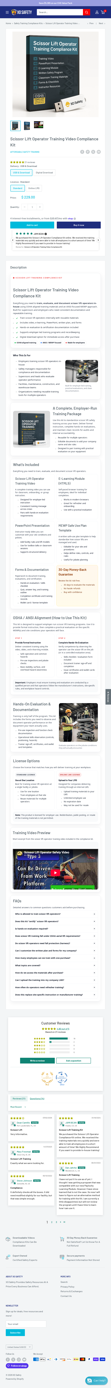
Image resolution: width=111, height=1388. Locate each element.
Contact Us (66, 1296)
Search (64, 1282)
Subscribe (15, 1332)
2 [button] (51, 1222)
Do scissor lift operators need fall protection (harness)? (42, 943)
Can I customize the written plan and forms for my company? (46, 950)
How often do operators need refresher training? (39, 987)
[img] (17, 1118)
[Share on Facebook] (82, 151)
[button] (17, 162)
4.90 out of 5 (63, 1028)
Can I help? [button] (100, 1380)
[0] (103, 12)
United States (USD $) (16, 1347)
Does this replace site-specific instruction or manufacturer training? (49, 994)
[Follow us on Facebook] (8, 1360)
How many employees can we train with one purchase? (42, 958)
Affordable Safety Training (24, 152)
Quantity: (15, 207)
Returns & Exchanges (72, 1291)
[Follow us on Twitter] (13, 1360)
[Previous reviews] (13, 240)
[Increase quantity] (40, 207)
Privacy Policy (67, 1286)
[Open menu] (7, 12)
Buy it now (79, 225)
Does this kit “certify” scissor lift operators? (37, 921)
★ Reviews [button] (108, 696)
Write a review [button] (37, 1060)
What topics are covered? (27, 965)
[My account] (97, 12)
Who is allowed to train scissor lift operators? (38, 914)
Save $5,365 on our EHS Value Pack (55, 3)
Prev (91, 23)
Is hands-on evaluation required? (31, 928)
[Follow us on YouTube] (24, 1360)
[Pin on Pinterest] (88, 151)
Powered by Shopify (15, 1379)
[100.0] (61, 1077)
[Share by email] (99, 151)
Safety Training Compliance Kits (28, 23)
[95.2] (47, 1077)
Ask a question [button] (73, 1060)
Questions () (37, 1098)
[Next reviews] (98, 240)
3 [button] (56, 1222)
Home (8, 23)
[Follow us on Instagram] (19, 1360)
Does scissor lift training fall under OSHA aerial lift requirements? (47, 936)
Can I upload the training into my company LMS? (39, 980)
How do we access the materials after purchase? (39, 972)
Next (101, 23)
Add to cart (32, 225)
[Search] (86, 12)
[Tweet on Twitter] (93, 151)
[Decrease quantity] (25, 207)
